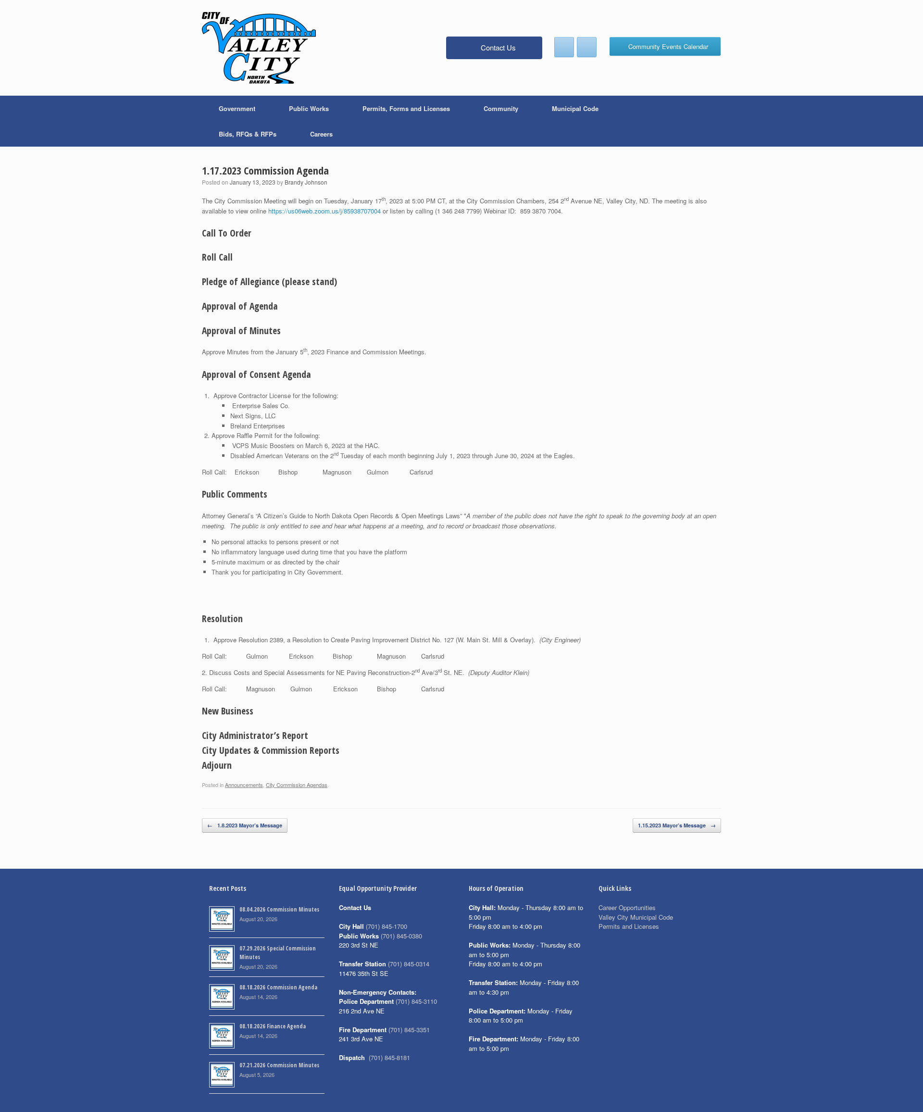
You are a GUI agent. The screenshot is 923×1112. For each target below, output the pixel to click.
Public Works (309, 108)
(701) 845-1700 (386, 926)
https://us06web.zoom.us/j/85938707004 (324, 210)
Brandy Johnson (306, 182)
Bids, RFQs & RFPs (247, 133)
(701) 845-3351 (409, 1029)
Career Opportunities (627, 907)
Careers (321, 133)
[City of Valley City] (259, 48)
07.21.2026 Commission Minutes (279, 1065)
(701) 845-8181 (389, 1057)
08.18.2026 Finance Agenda (272, 1026)
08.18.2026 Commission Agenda (278, 987)
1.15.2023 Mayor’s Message (677, 825)
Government (237, 108)
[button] (707, 121)
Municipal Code (575, 108)
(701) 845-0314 (408, 963)
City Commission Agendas (296, 784)
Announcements (244, 784)
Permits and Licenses (629, 926)
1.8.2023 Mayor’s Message (244, 825)
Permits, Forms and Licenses (406, 108)
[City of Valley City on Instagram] (587, 47)
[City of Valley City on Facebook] (564, 47)
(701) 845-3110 (416, 1001)
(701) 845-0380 (401, 935)
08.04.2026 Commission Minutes (279, 909)
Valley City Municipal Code (636, 917)
